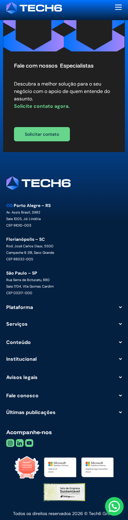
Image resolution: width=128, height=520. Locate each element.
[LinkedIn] (20, 443)
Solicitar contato (42, 134)
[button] (114, 506)
